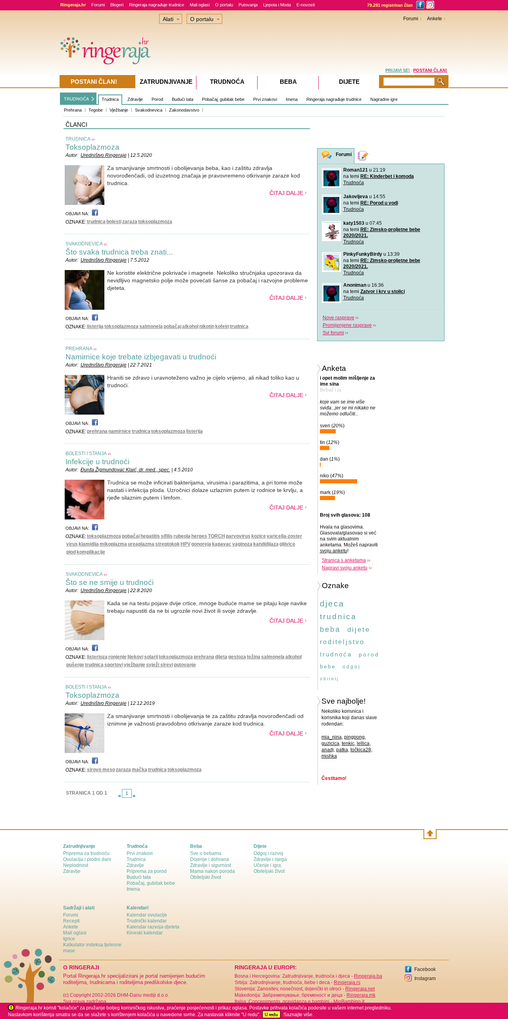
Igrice (69, 939)
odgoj (352, 667)
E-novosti (305, 4)
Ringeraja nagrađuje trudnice (156, 4)
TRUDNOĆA (76, 98)
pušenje (75, 665)
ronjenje (117, 657)
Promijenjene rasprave (347, 325)
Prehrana (73, 110)
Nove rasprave (338, 317)
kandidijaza (266, 544)
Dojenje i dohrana (209, 859)
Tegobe (96, 110)
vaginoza (242, 544)
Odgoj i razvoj (268, 853)
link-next (134, 796)
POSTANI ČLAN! (430, 70)
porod (369, 654)
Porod (157, 99)
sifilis (167, 536)
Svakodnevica (148, 110)
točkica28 (360, 750)
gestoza (237, 657)
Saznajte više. (298, 1014)
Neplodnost (75, 865)
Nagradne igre (384, 99)
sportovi (113, 665)
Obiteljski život (205, 877)
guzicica (330, 743)
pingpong (354, 737)
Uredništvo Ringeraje (104, 155)
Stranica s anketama (344, 560)
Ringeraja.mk (360, 995)
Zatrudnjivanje (166, 81)
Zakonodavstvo (184, 110)
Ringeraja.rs (347, 982)
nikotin (206, 326)
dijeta (221, 657)
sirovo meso (101, 769)
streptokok (167, 544)
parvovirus (238, 536)
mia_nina (331, 737)
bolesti (113, 221)
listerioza (97, 657)
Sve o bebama (205, 853)
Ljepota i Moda (277, 4)
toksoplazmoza (155, 221)
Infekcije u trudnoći (97, 461)
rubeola (181, 536)
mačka (139, 769)
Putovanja (248, 4)
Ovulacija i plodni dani (87, 859)
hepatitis (150, 536)
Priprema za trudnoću (86, 853)
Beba (288, 81)
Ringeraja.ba (368, 976)
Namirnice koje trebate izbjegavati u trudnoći (140, 357)
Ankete (434, 18)
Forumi (98, 4)
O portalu (224, 4)
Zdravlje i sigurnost (210, 865)
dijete (358, 629)
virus (72, 544)
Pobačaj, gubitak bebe (223, 99)
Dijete (349, 81)
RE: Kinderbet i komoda (387, 176)
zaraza (129, 221)
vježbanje (134, 665)
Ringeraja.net (360, 989)
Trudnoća (353, 182)
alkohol (190, 326)
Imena (292, 99)
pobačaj (172, 326)
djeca (332, 603)
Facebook (425, 969)
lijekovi (135, 657)
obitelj (329, 678)
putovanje (185, 665)
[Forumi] (327, 156)
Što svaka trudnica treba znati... (119, 252)
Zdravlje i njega (270, 859)
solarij (151, 657)
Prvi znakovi (265, 99)
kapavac (221, 544)
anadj (327, 750)
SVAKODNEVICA (84, 244)
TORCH (216, 536)
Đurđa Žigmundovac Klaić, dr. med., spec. (125, 470)
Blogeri (116, 4)
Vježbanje (119, 110)
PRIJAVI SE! (397, 70)
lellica (363, 743)
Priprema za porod (147, 871)
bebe (328, 667)
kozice (258, 536)
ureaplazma (141, 544)
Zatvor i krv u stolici (382, 291)
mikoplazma (113, 544)
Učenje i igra (267, 865)
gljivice (287, 544)
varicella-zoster (284, 536)
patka (342, 750)
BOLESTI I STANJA (86, 453)
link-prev (119, 796)
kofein (222, 326)
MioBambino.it (348, 1001)
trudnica (96, 221)
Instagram (425, 978)
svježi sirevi (159, 665)
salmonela (151, 326)
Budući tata (182, 99)
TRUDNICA (77, 139)
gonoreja (201, 544)
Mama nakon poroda (212, 871)
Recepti (71, 921)
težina (253, 657)
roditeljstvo (342, 642)
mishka (329, 756)
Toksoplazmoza (92, 147)
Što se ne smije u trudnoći (109, 582)
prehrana (97, 431)
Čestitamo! (333, 778)
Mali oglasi (200, 4)
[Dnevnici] (363, 156)
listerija (95, 326)
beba (330, 629)
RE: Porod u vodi (379, 203)
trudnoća (336, 654)
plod (71, 552)
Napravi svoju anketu (345, 568)
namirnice (119, 431)
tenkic (348, 743)
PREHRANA (78, 348)
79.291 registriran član (390, 5)
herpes (199, 536)
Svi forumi (333, 333)
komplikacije (91, 552)
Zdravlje (135, 99)
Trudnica (110, 99)
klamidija (89, 544)
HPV (185, 544)
